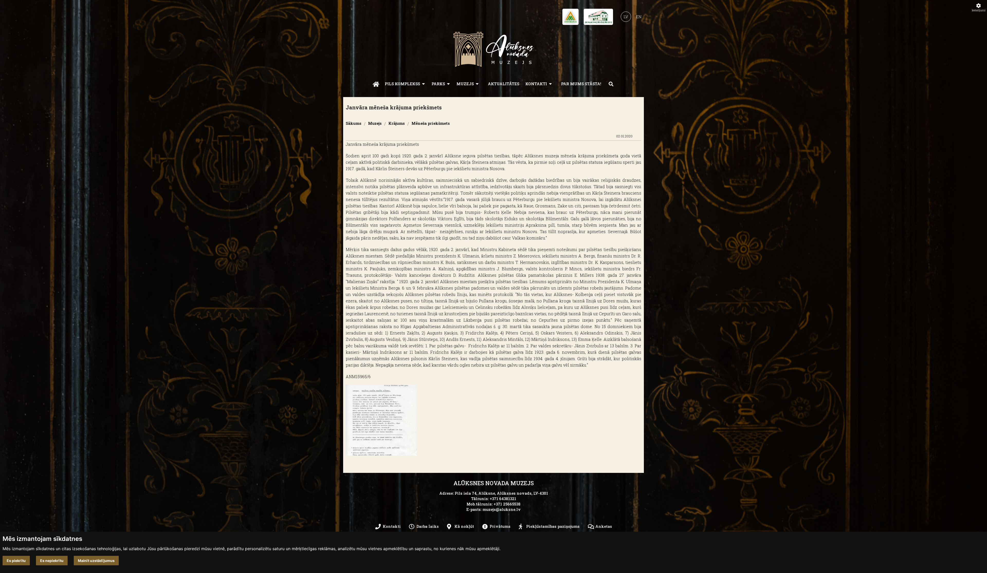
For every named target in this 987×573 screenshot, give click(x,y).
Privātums (500, 526)
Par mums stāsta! (581, 83)
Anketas (603, 526)
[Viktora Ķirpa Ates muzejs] (570, 18)
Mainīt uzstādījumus (96, 560)
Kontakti (536, 83)
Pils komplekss (402, 83)
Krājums (396, 123)
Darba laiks (427, 526)
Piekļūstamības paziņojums (553, 526)
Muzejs (465, 83)
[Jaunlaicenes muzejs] (598, 18)
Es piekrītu (16, 560)
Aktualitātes (503, 83)
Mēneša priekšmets (431, 123)
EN (639, 16)
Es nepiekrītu (51, 560)
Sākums (353, 123)
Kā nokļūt (464, 526)
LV (626, 16)
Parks (438, 83)
